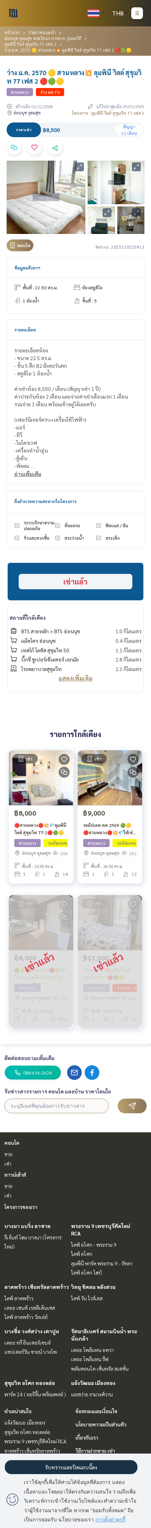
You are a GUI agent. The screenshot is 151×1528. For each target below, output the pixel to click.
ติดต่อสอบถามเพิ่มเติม (29, 1058)
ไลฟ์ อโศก (81, 1253)
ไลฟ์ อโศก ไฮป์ (86, 1272)
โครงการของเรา (20, 1206)
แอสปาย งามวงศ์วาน (92, 1394)
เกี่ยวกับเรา (87, 1437)
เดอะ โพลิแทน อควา (92, 1349)
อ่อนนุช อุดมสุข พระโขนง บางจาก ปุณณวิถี (42, 38)
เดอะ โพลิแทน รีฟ (89, 1359)
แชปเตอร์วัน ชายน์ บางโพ (30, 1351)
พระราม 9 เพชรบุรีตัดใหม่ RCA (35, 1441)
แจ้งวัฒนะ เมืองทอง (93, 1382)
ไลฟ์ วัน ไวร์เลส (87, 1298)
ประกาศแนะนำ (42, 32)
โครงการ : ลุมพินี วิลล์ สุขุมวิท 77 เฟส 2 (108, 113)
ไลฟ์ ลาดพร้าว (18, 1298)
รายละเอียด (25, 330)
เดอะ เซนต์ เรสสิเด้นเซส (29, 1307)
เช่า (7, 1163)
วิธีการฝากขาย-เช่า (95, 1450)
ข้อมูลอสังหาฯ (27, 268)
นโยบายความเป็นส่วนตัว (101, 1424)
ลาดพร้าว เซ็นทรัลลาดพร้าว (36, 1286)
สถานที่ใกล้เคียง (28, 617)
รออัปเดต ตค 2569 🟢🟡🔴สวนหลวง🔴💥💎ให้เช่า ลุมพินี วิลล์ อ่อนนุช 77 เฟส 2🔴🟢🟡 (109, 829)
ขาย (8, 1154)
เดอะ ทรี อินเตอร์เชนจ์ (27, 1342)
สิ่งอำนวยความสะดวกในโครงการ (45, 501)
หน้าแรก (12, 32)
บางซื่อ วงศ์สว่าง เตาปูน (31, 1331)
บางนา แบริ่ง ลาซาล (27, 1226)
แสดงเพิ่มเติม (75, 678)
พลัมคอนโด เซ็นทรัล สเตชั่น (100, 1368)
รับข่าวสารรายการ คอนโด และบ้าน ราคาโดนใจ (57, 1091)
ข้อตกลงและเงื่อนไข (96, 1411)
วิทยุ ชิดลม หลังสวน (93, 1286)
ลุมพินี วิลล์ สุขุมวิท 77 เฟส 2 (30, 44)
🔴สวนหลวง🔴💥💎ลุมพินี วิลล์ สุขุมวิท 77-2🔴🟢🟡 (40, 828)
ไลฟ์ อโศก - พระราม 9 (94, 1244)
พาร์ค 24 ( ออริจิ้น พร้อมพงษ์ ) (35, 1394)
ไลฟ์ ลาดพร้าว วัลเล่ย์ (26, 1316)
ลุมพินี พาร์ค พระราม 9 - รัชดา (101, 1263)
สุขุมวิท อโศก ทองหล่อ (29, 1382)
